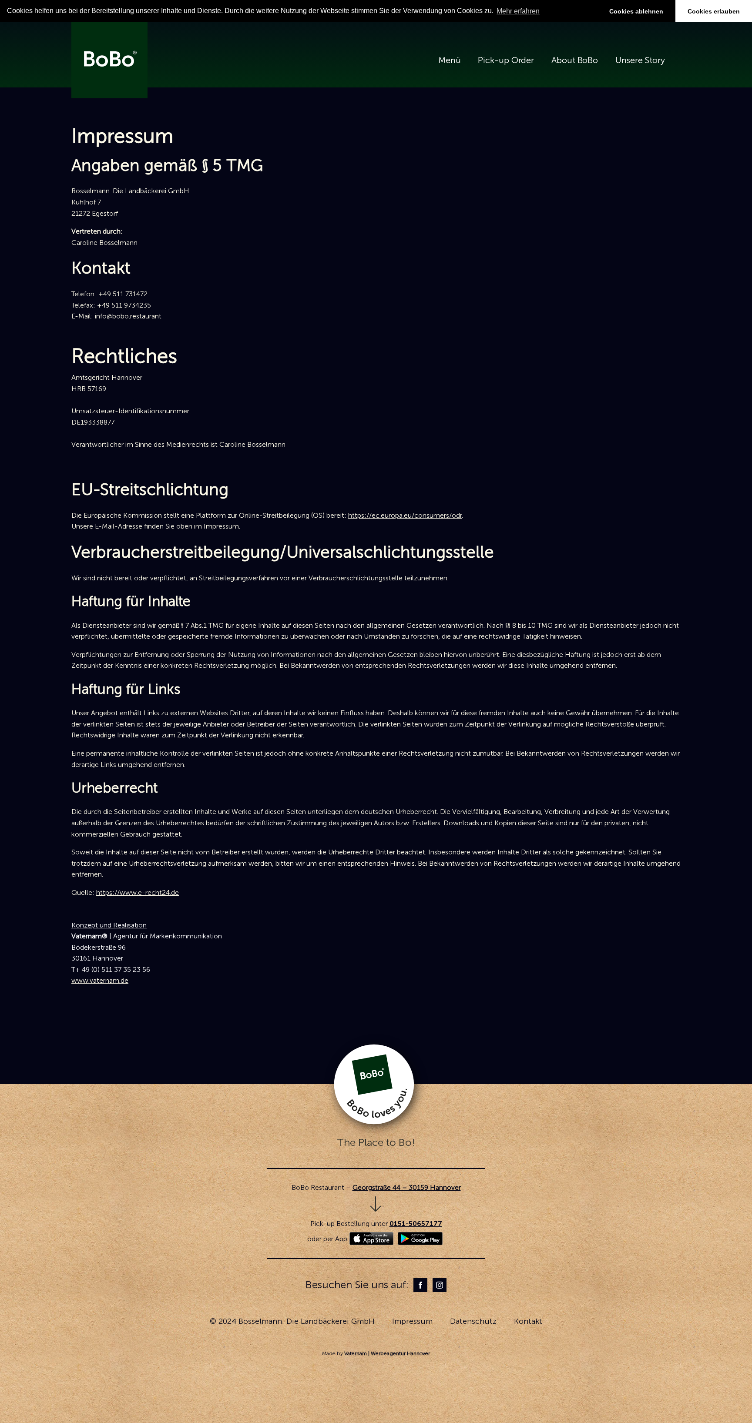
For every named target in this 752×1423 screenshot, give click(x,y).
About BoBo (574, 60)
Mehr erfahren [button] (518, 11)
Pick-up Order (506, 60)
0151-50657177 (415, 1223)
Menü (449, 60)
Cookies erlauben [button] (714, 11)
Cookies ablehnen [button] (636, 11)
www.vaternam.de (99, 980)
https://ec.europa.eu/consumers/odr (405, 515)
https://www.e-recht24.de (137, 892)
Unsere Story (640, 60)
